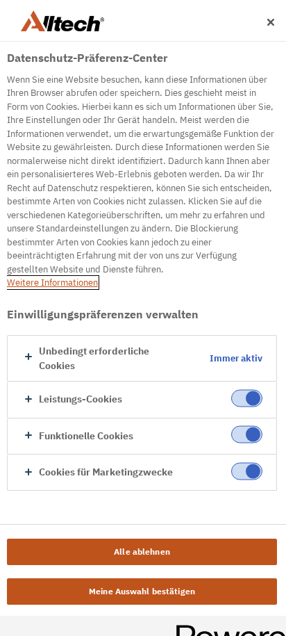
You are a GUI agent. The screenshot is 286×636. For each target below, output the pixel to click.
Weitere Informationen (52, 282)
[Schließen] (270, 22)
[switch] (246, 398)
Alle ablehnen (142, 551)
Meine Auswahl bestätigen (142, 591)
